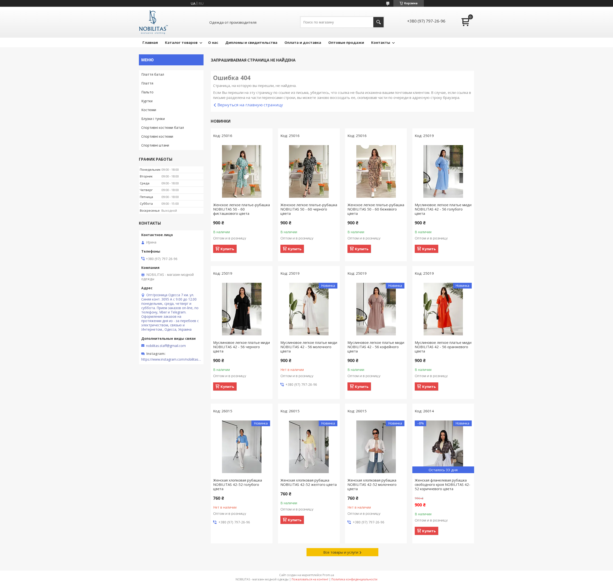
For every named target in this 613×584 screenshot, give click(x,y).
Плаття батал (152, 74)
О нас (213, 42)
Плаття (147, 83)
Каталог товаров (181, 42)
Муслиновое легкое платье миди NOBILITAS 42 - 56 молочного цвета (308, 346)
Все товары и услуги (340, 552)
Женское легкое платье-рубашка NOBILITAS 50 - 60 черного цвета (308, 209)
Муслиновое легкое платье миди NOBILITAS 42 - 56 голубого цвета (443, 209)
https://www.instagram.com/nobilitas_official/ (171, 359)
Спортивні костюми (157, 136)
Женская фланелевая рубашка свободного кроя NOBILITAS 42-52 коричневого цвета (442, 484)
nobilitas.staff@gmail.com (166, 346)
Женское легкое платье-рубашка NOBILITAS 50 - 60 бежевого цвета (375, 209)
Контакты (380, 42)
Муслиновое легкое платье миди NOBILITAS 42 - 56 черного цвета (241, 346)
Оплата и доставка (302, 42)
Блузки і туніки (153, 118)
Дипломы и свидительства (251, 42)
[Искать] (378, 22)
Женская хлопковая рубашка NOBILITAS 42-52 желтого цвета (308, 482)
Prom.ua (328, 575)
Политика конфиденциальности (354, 579)
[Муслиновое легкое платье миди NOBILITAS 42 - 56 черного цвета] (241, 309)
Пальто (147, 92)
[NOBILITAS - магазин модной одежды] (153, 22)
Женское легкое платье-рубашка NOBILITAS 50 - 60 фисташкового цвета (241, 209)
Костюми (148, 110)
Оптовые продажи (346, 42)
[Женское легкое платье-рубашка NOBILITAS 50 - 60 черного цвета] (308, 171)
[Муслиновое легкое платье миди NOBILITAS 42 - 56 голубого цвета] (443, 171)
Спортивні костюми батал (162, 127)
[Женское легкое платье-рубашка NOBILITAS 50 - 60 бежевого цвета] (375, 171)
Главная (150, 42)
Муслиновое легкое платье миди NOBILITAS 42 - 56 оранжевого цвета (443, 346)
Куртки (147, 101)
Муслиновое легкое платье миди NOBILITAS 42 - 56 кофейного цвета (375, 346)
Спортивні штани (155, 145)
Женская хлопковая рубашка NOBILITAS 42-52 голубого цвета (237, 484)
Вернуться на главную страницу (250, 105)
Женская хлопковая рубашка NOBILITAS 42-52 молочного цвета (372, 484)
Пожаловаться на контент (310, 579)
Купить (227, 248)
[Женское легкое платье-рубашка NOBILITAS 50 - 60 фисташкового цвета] (241, 171)
